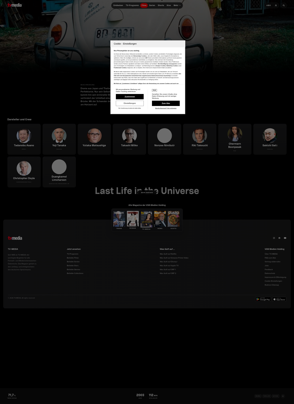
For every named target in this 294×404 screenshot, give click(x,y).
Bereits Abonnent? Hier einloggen (166, 108)
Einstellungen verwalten (130, 103)
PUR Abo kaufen (166, 103)
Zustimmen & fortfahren (130, 96)
